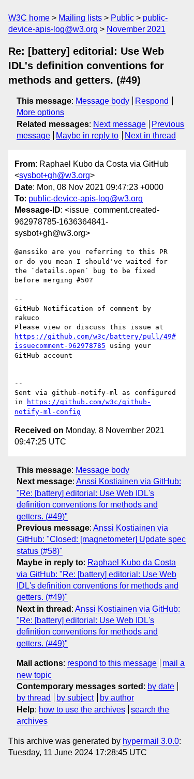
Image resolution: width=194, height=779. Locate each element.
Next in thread (150, 135)
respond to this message (112, 663)
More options (40, 112)
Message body (102, 101)
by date (160, 686)
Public (122, 17)
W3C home (29, 17)
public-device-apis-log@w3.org (85, 198)
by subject (75, 697)
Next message (119, 124)
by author (117, 697)
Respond (152, 101)
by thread (34, 697)
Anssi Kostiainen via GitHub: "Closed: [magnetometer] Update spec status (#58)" (101, 539)
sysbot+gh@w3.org (54, 175)
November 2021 (136, 29)
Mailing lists (80, 17)
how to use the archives (82, 709)
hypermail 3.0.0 (151, 741)
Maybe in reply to (87, 135)
